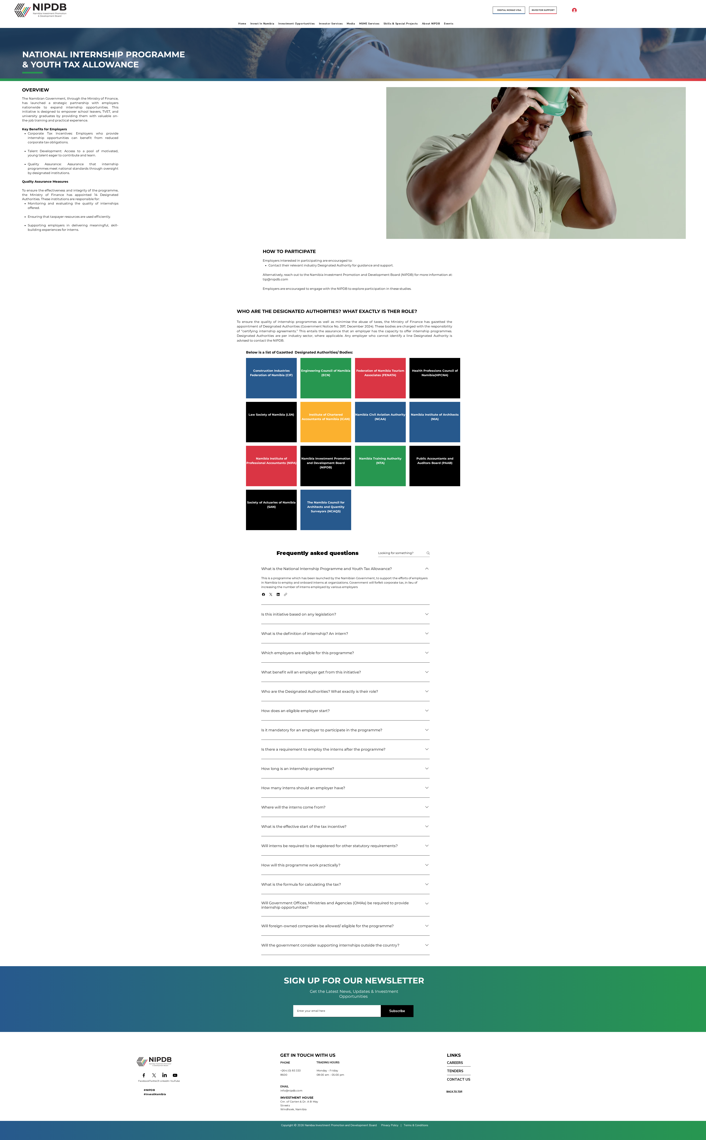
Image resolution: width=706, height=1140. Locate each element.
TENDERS (455, 1071)
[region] (271, 378)
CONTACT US (458, 1079)
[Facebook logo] (144, 1075)
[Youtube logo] (175, 1075)
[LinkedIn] (164, 1075)
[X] (154, 1075)
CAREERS (455, 1062)
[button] (263, 23)
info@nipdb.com (291, 1090)
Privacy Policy (390, 1125)
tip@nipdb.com (275, 279)
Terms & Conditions (415, 1125)
